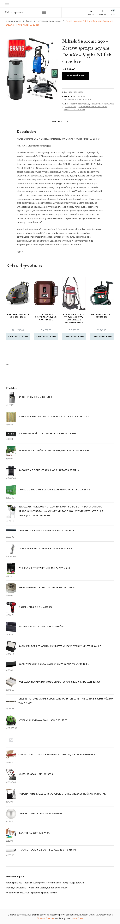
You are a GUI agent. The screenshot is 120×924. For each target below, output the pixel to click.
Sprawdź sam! (76, 75)
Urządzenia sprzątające (77, 99)
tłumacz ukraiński (74, 109)
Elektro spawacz (14, 12)
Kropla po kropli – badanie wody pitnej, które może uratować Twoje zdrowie (45, 882)
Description (60, 121)
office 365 (70, 106)
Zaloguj (102, 14)
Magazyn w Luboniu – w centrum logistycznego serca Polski (36, 887)
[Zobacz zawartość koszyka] (112, 12)
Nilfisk (81, 96)
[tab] (60, 122)
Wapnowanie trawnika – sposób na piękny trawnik (31, 892)
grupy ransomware (103, 104)
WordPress (77, 918)
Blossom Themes (45, 918)
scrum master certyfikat (93, 106)
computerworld (79, 104)
